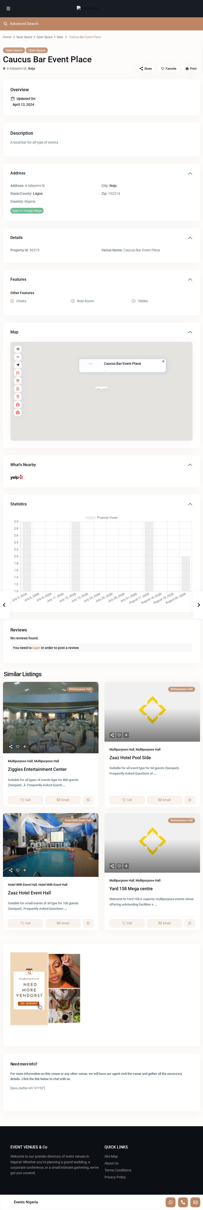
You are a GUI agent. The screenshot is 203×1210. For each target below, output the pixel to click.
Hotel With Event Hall (22, 884)
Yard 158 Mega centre (131, 888)
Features (18, 279)
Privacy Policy (115, 1177)
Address (17, 173)
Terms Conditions (117, 1170)
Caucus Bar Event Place (122, 364)
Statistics (18, 504)
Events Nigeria (26, 1202)
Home (7, 37)
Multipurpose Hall (20, 761)
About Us (111, 1163)
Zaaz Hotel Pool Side (130, 757)
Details (16, 237)
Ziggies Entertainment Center (37, 769)
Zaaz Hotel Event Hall (29, 892)
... (64, 785)
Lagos (38, 193)
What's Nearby (23, 464)
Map (14, 332)
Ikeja (60, 37)
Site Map (111, 1156)
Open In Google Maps (27, 211)
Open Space (24, 37)
